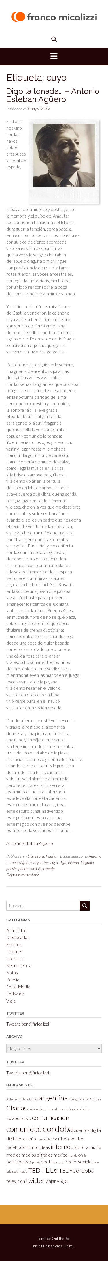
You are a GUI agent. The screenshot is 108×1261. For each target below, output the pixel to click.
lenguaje (87, 862)
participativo (18, 1161)
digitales (14, 1138)
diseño (29, 1138)
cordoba (58, 1129)
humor (32, 1147)
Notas (12, 972)
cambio (84, 1099)
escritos (59, 1138)
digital (96, 1130)
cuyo (54, 862)
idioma (73, 862)
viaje (62, 1180)
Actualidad (16, 930)
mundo (73, 1155)
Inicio (36, 1246)
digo (63, 862)
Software (15, 993)
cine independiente (76, 1109)
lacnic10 (93, 1147)
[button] (54, 57)
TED (34, 1170)
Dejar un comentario (22, 874)
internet (62, 1146)
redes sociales (80, 1161)
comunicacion (50, 1117)
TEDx (49, 1170)
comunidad (24, 1129)
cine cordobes (54, 1109)
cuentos (82, 1130)
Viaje (11, 1000)
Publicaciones (52, 1246)
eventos (76, 1138)
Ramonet (59, 1162)
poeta (23, 868)
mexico (61, 1154)
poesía (11, 868)
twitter (35, 1180)
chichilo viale (35, 1109)
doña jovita (43, 1139)
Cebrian (95, 1099)
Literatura (36, 856)
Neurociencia (18, 965)
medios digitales (37, 1154)
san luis (35, 868)
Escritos (14, 944)
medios (13, 1154)
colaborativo (18, 1118)
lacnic (78, 1147)
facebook (15, 1147)
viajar (51, 1181)
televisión (15, 1181)
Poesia (51, 856)
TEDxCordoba (76, 1170)
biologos (74, 1099)
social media (19, 1171)
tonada (49, 868)
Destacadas (17, 937)
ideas (44, 1147)
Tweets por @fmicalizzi (27, 1023)
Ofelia (82, 1155)
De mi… (70, 1246)
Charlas (16, 1108)
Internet (14, 951)
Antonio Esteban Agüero (29, 843)
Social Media (18, 986)
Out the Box (61, 1238)
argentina (41, 862)
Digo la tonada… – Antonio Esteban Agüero (52, 95)
